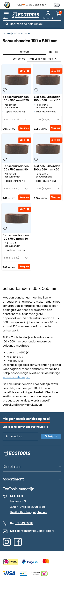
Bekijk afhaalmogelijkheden (28, 512)
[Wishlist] (5, 90)
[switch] (57, 5)
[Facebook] (18, 545)
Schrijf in (51, 436)
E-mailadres (12, 432)
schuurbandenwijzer (16, 377)
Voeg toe (24, 128)
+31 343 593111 (24, 523)
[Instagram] (7, 545)
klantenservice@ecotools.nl (35, 531)
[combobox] (16, 119)
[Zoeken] (7, 23)
